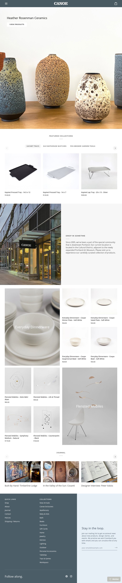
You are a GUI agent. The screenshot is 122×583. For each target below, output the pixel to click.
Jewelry (42, 536)
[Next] (115, 148)
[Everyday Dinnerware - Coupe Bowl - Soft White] (104, 340)
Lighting (43, 544)
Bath (41, 518)
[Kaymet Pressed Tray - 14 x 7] (61, 171)
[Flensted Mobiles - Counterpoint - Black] (46, 419)
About (7, 507)
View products (17, 24)
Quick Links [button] (10, 499)
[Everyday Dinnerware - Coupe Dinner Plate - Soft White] (75, 301)
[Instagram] (71, 576)
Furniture (43, 525)
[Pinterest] (67, 576)
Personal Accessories (48, 551)
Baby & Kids (44, 514)
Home (42, 533)
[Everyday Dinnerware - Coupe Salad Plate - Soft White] (104, 301)
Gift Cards (44, 529)
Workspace (44, 562)
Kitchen (43, 540)
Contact (8, 514)
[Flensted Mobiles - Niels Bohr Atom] (18, 381)
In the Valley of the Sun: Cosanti (59, 485)
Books (42, 521)
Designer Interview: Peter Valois (97, 485)
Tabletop (43, 555)
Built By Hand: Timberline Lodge (21, 485)
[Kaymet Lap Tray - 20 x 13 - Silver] (99, 171)
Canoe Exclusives (46, 507)
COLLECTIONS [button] (46, 499)
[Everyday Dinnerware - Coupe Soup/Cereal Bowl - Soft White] (75, 340)
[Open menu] (8, 3)
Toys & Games (45, 559)
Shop (7, 503)
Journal (7, 510)
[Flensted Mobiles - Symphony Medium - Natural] (18, 419)
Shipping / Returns (12, 521)
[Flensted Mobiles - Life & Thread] (46, 381)
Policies (8, 518)
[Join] (115, 548)
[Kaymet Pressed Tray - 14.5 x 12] (23, 171)
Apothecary (44, 510)
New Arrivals (45, 503)
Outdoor (43, 547)
